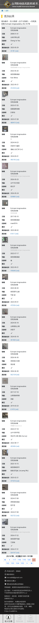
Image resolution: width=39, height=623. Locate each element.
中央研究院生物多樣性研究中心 (15, 593)
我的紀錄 (19, 621)
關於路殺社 (10, 574)
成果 (6, 11)
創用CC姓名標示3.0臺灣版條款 (14, 604)
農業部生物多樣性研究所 (20, 587)
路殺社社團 (10, 581)
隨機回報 (30, 621)
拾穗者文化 (8, 598)
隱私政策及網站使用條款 (15, 584)
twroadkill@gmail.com (14, 578)
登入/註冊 (8, 621)
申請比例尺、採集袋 (13, 571)
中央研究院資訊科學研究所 (21, 590)
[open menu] (36, 3)
